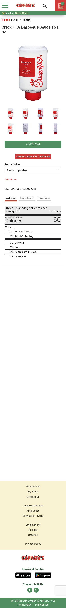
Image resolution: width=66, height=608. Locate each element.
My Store (33, 491)
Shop (15, 19)
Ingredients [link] (27, 197)
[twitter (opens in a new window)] (36, 591)
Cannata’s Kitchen (33, 505)
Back (6, 19)
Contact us (33, 496)
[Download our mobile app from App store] (23, 574)
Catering (33, 534)
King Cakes (33, 510)
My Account (33, 486)
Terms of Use (41, 605)
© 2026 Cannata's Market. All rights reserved (33, 601)
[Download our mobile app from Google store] (43, 574)
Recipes (33, 529)
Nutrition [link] (10, 197)
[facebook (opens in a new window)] (29, 591)
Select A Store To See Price (33, 156)
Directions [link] (44, 197)
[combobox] (33, 170)
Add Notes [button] (11, 179)
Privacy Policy (33, 543)
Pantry (26, 19)
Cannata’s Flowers (33, 515)
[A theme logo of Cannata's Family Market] (25, 5)
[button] (11, 114)
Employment (33, 524)
